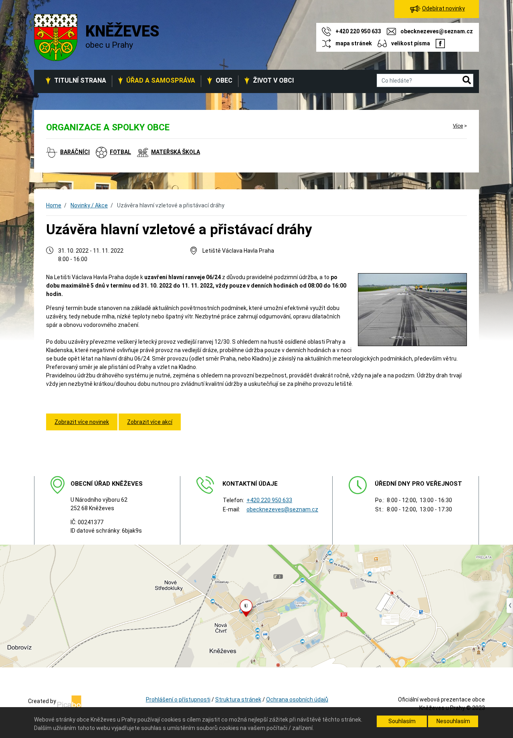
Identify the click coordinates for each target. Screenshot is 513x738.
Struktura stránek (238, 699)
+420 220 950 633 (269, 500)
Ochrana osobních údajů (297, 699)
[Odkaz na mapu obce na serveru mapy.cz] (256, 605)
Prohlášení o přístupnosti (178, 699)
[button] (467, 80)
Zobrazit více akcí (149, 422)
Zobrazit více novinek (82, 422)
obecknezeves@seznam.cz (282, 509)
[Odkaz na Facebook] (440, 43)
